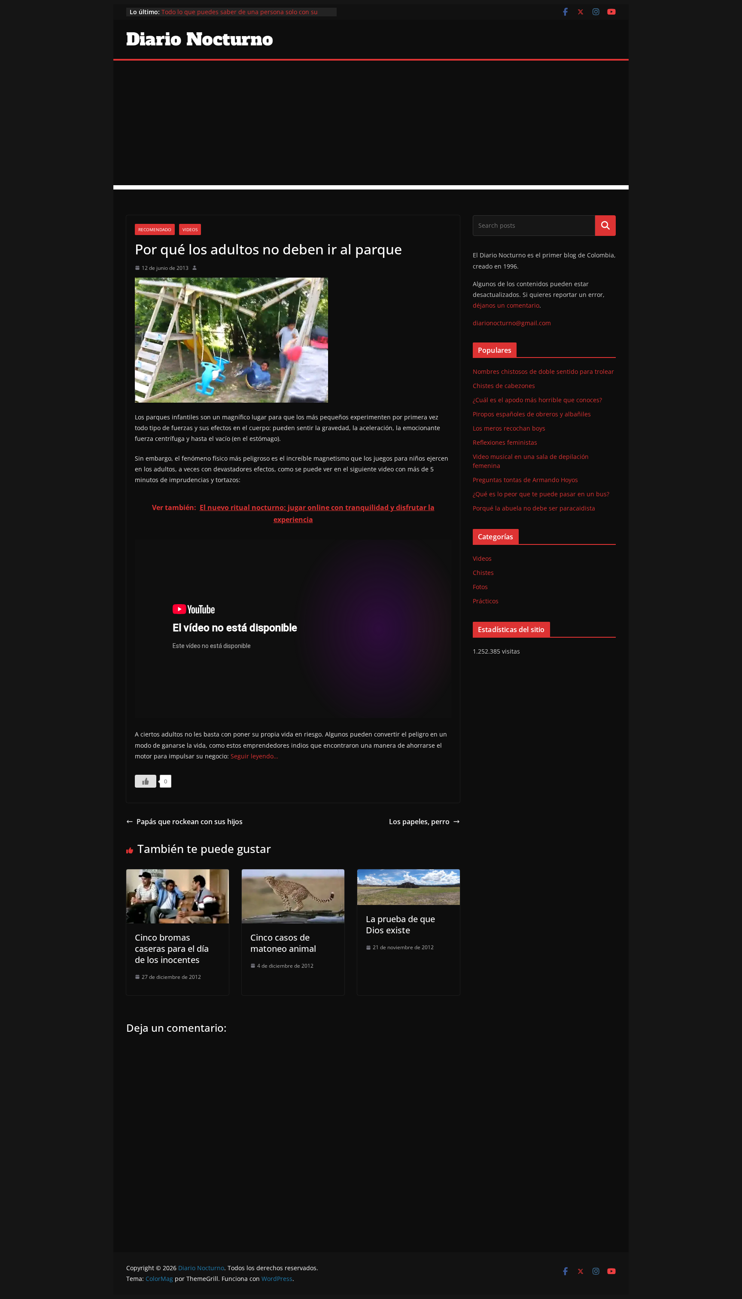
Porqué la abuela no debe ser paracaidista (534, 508)
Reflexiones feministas (505, 442)
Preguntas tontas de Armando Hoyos (525, 480)
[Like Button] (145, 781)
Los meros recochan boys (509, 428)
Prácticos (486, 601)
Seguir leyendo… (254, 756)
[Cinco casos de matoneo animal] (293, 875)
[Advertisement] (371, 125)
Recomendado (154, 229)
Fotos (480, 587)
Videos (190, 229)
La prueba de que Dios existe (400, 924)
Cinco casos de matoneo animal (283, 943)
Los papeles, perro (419, 821)
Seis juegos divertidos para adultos (211, 8)
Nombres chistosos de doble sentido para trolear (543, 371)
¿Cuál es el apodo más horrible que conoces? (537, 400)
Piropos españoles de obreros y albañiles (532, 414)
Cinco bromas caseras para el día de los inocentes (172, 949)
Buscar (605, 225)
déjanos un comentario (506, 305)
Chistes (483, 573)
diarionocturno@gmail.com (512, 323)
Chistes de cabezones (504, 386)
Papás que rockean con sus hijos (190, 821)
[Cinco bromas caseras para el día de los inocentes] (177, 875)
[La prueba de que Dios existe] (408, 875)
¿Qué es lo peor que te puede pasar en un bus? (541, 494)
